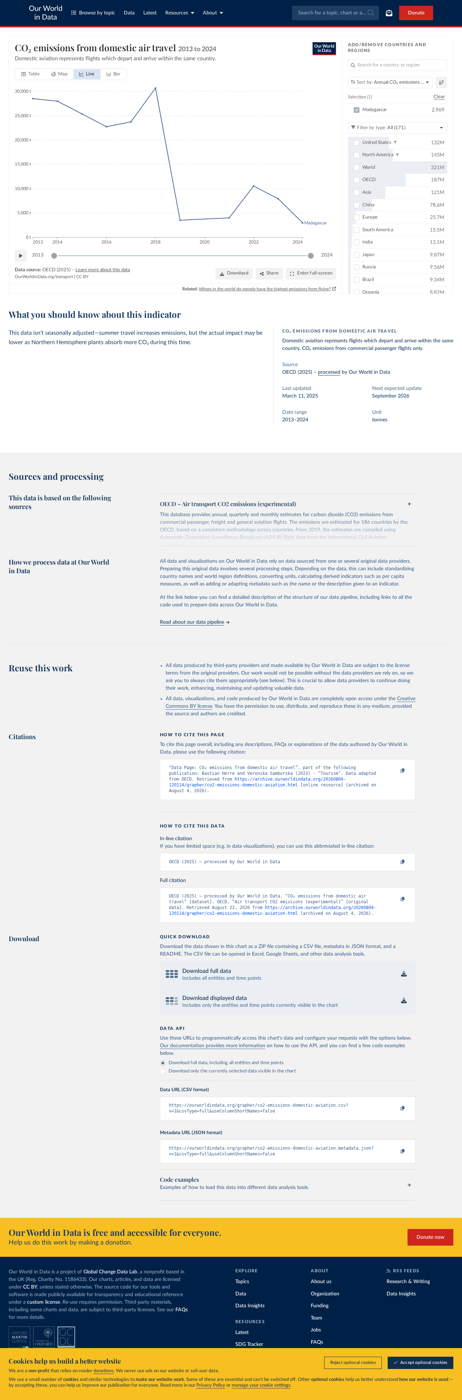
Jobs (316, 1330)
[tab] (30, 74)
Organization (325, 1293)
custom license (43, 1302)
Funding (319, 1305)
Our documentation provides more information (212, 1045)
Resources (176, 13)
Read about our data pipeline (192, 622)
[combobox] (335, 13)
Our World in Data (45, 13)
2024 (327, 255)
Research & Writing (408, 1281)
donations (103, 1371)
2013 (38, 255)
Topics (242, 1281)
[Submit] (370, 13)
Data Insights (250, 1305)
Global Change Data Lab (110, 1271)
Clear (439, 97)
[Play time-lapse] (20, 256)
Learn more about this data (102, 270)
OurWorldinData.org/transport (44, 277)
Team (316, 1318)
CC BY (82, 277)
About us (321, 1281)
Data (129, 13)
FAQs (181, 1309)
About (210, 13)
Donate (416, 13)
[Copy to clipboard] (394, 771)
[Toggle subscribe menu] (389, 13)
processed (329, 372)
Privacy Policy (210, 1385)
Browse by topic (97, 13)
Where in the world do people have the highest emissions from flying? (265, 289)
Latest (150, 13)
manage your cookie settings (261, 1385)
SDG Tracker (249, 1344)
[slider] (54, 256)
